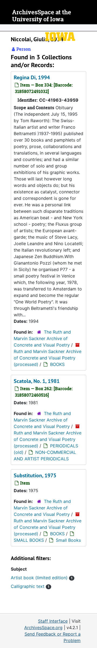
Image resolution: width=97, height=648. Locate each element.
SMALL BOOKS (29, 540)
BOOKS (57, 364)
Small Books (68, 540)
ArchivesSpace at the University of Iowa (41, 16)
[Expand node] (91, 28)
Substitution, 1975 (35, 475)
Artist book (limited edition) (41, 577)
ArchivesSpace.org (43, 627)
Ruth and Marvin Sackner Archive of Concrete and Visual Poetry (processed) (47, 358)
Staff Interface (53, 621)
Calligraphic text (30, 586)
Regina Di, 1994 (32, 77)
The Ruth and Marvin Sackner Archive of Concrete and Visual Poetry (42, 338)
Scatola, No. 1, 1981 (37, 381)
